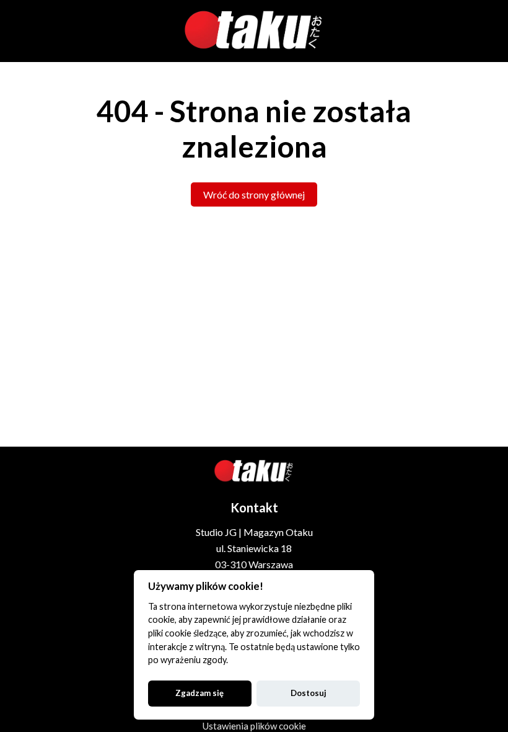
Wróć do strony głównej (254, 194)
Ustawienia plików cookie (254, 725)
